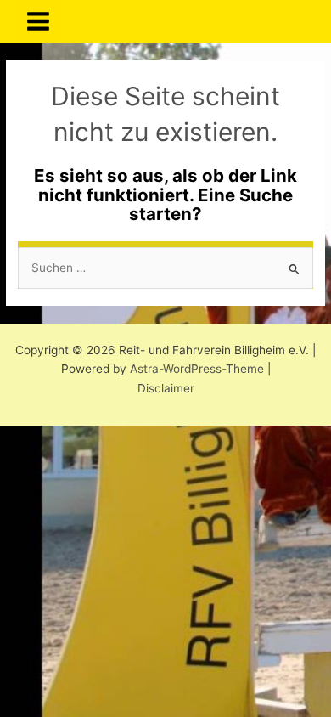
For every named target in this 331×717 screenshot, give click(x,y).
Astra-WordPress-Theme (197, 368)
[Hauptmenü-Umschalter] (38, 21)
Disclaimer (165, 388)
